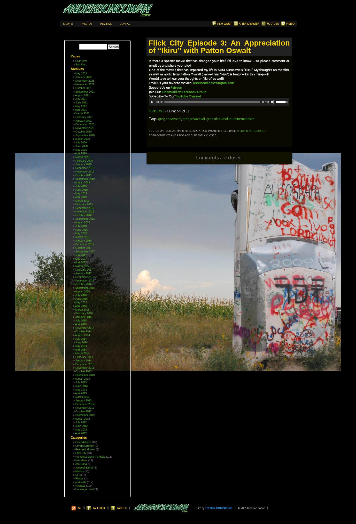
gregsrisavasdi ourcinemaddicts (230, 119)
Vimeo (290, 23)
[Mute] (273, 102)
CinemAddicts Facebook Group (184, 92)
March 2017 (82, 266)
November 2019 (84, 171)
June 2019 (81, 189)
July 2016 (81, 295)
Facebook (99, 508)
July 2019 (81, 186)
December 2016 (84, 276)
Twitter (121, 508)
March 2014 (82, 353)
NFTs (78, 474)
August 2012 (82, 418)
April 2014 (81, 349)
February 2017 (84, 269)
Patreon (176, 87)
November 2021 (84, 84)
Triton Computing (218, 508)
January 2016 (83, 316)
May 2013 (81, 389)
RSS (78, 508)
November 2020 (84, 127)
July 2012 (81, 422)
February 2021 (84, 117)
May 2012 (81, 429)
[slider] (282, 101)
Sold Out (80, 64)
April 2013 (81, 393)
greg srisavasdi (169, 119)
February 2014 (84, 356)
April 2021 (81, 109)
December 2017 (84, 244)
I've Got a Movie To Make (90, 456)
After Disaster (249, 23)
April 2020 (81, 153)
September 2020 (85, 135)
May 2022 (81, 73)
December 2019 (84, 167)
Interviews (81, 460)
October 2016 (83, 284)
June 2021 (81, 102)
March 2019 (82, 200)
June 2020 (81, 146)
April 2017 (81, 262)
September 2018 (85, 218)
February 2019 (84, 204)
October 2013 (83, 371)
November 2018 (84, 211)
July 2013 (81, 382)
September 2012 (85, 415)
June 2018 (81, 229)
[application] (219, 102)
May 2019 (81, 193)
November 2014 (84, 327)
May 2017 (81, 258)
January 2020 (83, 164)
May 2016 (81, 302)
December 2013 (84, 364)
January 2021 (83, 120)
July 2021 (81, 98)
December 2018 (84, 207)
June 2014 (81, 342)
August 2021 (82, 95)
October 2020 (83, 131)
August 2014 (82, 335)
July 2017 (81, 255)
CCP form (81, 60)
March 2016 (82, 309)
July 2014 (81, 338)
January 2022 (83, 77)
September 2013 (85, 375)
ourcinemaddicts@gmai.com (213, 83)
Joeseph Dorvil (84, 467)
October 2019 (83, 175)
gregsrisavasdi (194, 119)
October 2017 (83, 247)
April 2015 (81, 324)
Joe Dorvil (81, 463)
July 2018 (81, 226)
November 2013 (84, 367)
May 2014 (81, 345)
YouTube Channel (188, 96)
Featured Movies (85, 449)
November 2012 (84, 407)
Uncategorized (84, 489)
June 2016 (81, 298)
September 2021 (85, 91)
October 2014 (83, 331)
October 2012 (83, 411)
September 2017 (85, 251)
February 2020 (84, 160)
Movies (68, 23)
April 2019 (81, 197)
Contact (126, 23)
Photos (87, 23)
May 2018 (81, 233)
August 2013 (82, 378)
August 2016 (82, 291)
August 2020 (82, 138)
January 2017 (83, 273)
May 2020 (81, 149)
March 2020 (82, 157)
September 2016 (85, 287)
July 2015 (81, 320)
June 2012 (81, 425)
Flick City (80, 453)
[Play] (152, 102)
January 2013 (83, 400)
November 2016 (84, 280)
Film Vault (224, 23)
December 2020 (84, 124)
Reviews (106, 23)
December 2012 (84, 404)
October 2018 (83, 215)
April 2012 (81, 433)
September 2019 (85, 178)
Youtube (272, 23)
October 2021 (83, 87)
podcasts (80, 482)
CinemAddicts (83, 442)
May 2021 (81, 106)
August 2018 (82, 222)
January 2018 (83, 240)
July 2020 (81, 142)
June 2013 (81, 385)
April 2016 (81, 306)
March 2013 (82, 396)
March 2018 (82, 236)
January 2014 (83, 360)
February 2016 (84, 313)
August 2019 (82, 182)
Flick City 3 (156, 111)
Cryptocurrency (84, 445)
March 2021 (82, 113)
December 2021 (84, 80)
